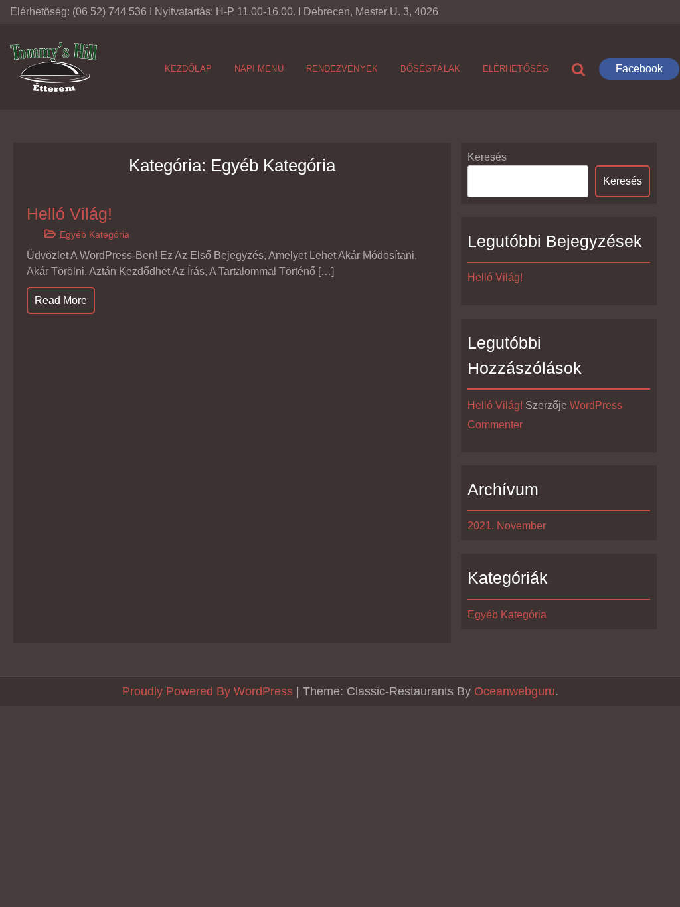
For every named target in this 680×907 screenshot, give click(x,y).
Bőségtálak (430, 69)
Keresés (487, 157)
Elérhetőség (516, 69)
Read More (61, 300)
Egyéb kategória (94, 234)
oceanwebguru (514, 691)
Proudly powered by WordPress (209, 691)
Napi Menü (259, 69)
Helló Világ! (69, 214)
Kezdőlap (188, 69)
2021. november (507, 525)
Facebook (639, 68)
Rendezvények (342, 69)
